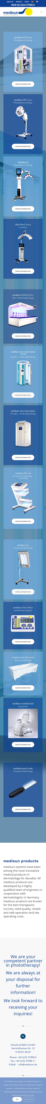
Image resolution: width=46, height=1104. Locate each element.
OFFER (27, 2)
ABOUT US (10, 2)
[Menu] (41, 12)
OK (17, 1099)
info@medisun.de (27, 1064)
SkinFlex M (23, 162)
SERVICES (19, 2)
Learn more (28, 1099)
